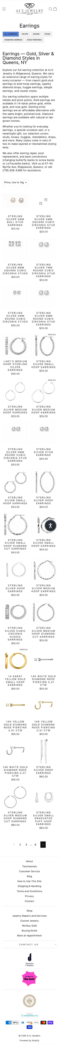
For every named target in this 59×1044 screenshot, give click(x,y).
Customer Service (29, 871)
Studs (47, 34)
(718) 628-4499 (12, 170)
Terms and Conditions (29, 891)
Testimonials (29, 866)
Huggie (36, 34)
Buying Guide (29, 930)
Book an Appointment (29, 935)
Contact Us (28, 944)
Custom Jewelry (29, 920)
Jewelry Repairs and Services (29, 915)
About (29, 861)
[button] (50, 526)
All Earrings (11, 34)
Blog (29, 876)
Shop (30, 910)
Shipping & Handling (29, 886)
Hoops (25, 34)
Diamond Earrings (13, 40)
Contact (29, 901)
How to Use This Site (29, 881)
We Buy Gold (29, 925)
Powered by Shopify (29, 1040)
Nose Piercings (34, 40)
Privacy (29, 896)
